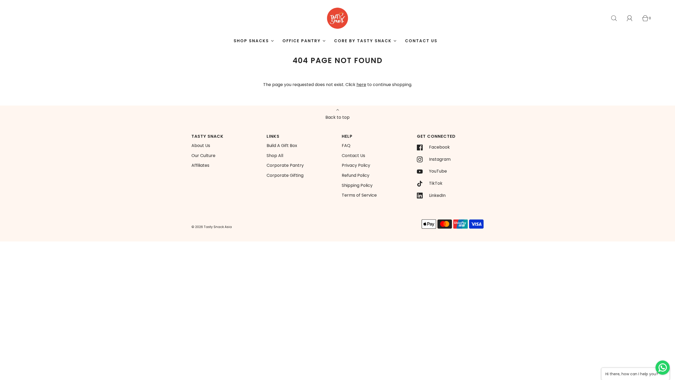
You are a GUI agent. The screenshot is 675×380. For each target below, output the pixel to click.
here (361, 85)
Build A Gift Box (282, 145)
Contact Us (421, 41)
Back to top (337, 117)
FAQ (346, 145)
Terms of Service (359, 195)
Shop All (275, 156)
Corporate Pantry (285, 165)
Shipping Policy (357, 185)
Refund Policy (355, 175)
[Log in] (632, 18)
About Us (200, 145)
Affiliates (200, 165)
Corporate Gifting (285, 175)
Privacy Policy (356, 165)
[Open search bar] (617, 18)
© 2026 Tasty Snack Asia (211, 227)
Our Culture (203, 156)
